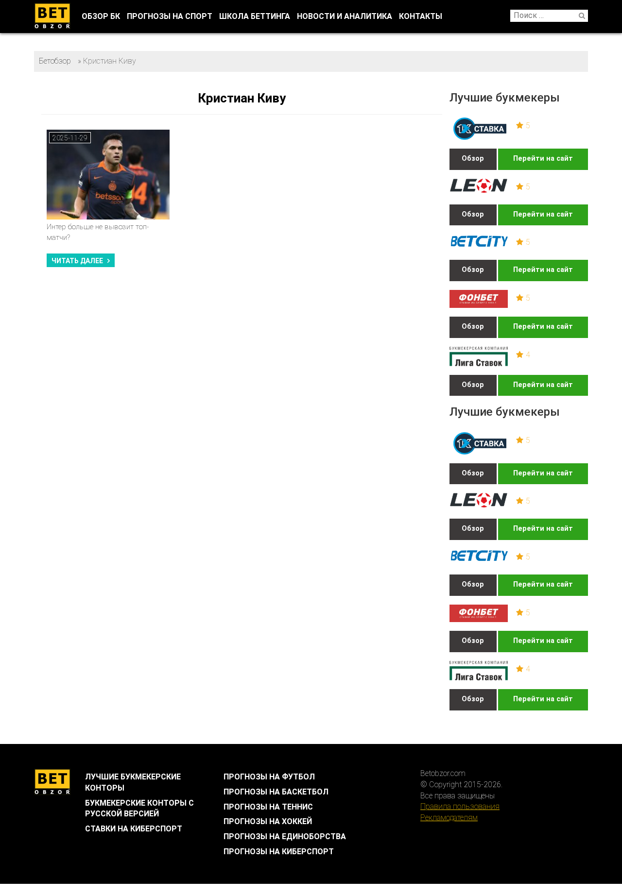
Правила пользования (460, 806)
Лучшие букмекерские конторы (133, 782)
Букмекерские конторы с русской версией (139, 808)
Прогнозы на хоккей (268, 821)
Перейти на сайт (543, 158)
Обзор (473, 158)
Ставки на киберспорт (133, 828)
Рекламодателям (449, 817)
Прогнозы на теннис (268, 806)
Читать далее (77, 261)
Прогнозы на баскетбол (276, 791)
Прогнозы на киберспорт (279, 851)
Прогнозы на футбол (269, 776)
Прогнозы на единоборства (285, 836)
